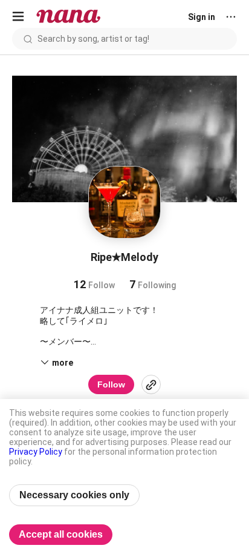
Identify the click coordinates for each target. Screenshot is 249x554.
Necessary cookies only (74, 495)
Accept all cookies (61, 534)
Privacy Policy (35, 452)
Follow (111, 384)
